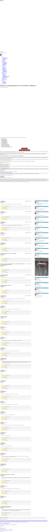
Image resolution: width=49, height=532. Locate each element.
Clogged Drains (4, 75)
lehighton (26, 521)
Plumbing (2, 72)
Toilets (3, 74)
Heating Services (4, 62)
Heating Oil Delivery (5, 69)
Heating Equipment (5, 63)
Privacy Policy (7, 530)
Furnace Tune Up (4, 64)
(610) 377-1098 (1, 51)
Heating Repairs (4, 61)
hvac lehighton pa (11, 521)
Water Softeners (4, 77)
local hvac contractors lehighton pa (38, 521)
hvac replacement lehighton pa (22, 521)
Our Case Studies (4, 58)
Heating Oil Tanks (5, 71)
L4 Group (11, 530)
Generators (2, 78)
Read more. (5, 154)
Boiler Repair (4, 65)
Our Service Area (4, 60)
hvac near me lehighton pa (16, 521)
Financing (4, 81)
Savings (2, 80)
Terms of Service (3, 530)
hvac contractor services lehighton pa (6, 521)
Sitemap (1, 530)
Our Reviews (4, 59)
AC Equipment (4, 68)
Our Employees (4, 57)
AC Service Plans (4, 67)
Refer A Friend (4, 83)
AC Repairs (4, 66)
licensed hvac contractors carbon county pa (31, 521)
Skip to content (1, 0)
